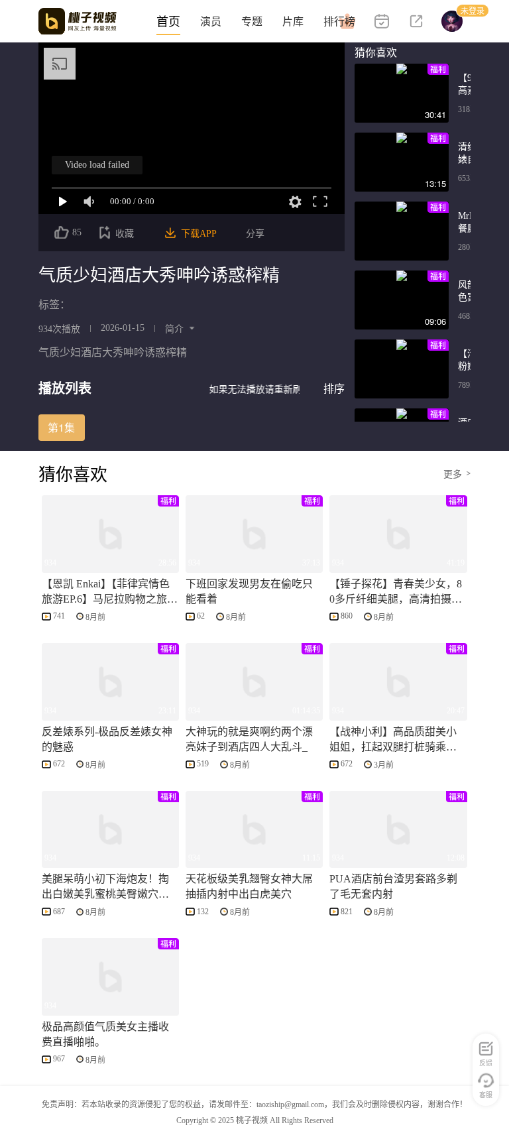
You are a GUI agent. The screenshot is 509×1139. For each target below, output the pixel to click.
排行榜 (339, 21)
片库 (293, 21)
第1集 (61, 427)
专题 (251, 21)
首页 (168, 22)
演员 (210, 21)
